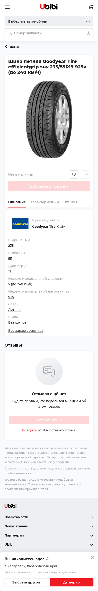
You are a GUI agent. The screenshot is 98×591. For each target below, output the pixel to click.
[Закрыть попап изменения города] (92, 558)
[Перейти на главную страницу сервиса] (49, 7)
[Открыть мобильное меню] (7, 7)
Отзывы (70, 202)
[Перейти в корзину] (90, 7)
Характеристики (44, 202)
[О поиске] (88, 33)
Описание (17, 202)
